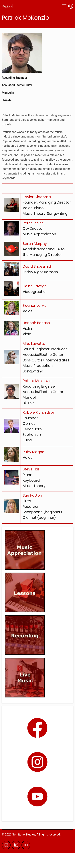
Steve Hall (31, 469)
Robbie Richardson (39, 412)
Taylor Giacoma (37, 197)
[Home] (7, 6)
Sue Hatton (32, 495)
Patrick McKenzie (37, 380)
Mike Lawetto (34, 343)
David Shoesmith (37, 266)
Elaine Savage (35, 286)
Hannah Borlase (36, 322)
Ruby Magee (33, 452)
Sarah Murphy (35, 243)
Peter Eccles (33, 223)
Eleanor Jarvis (34, 305)
